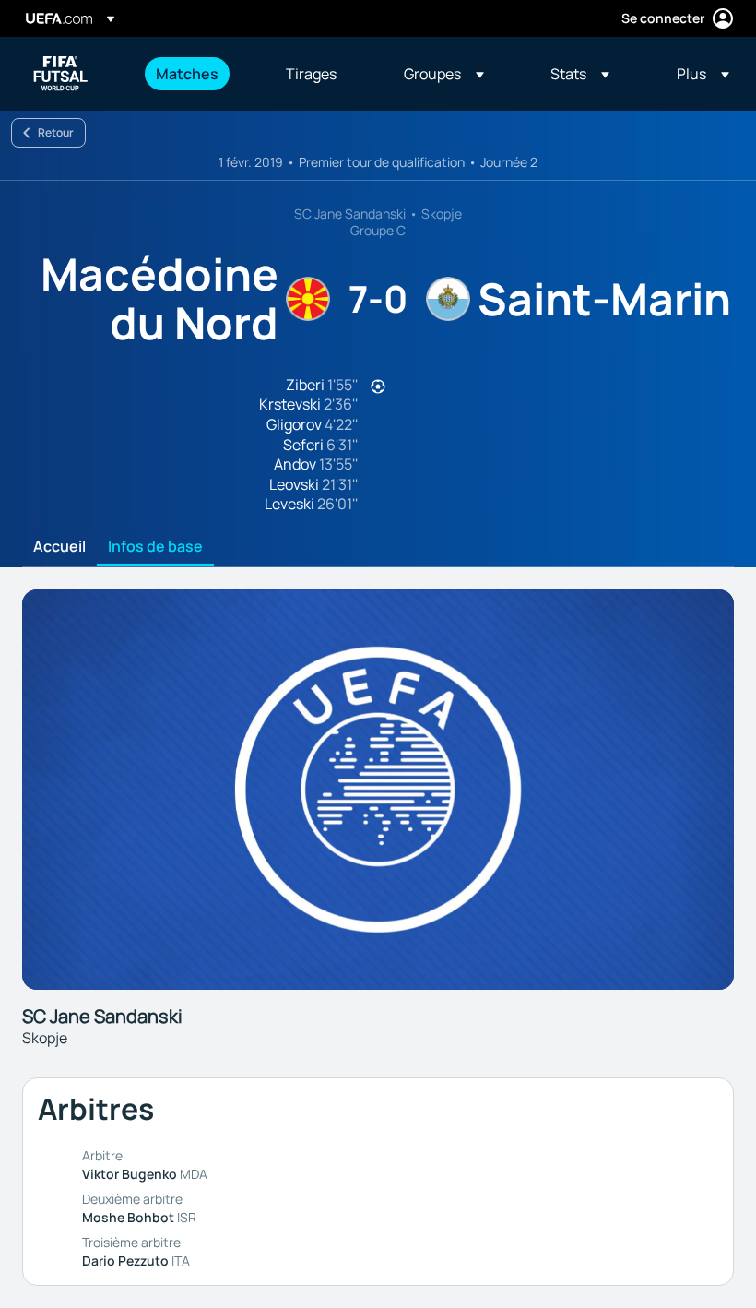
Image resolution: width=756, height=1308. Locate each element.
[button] (444, 73)
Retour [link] (56, 132)
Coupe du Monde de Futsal (61, 73)
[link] (187, 73)
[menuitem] (198, 73)
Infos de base (155, 547)
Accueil (59, 547)
